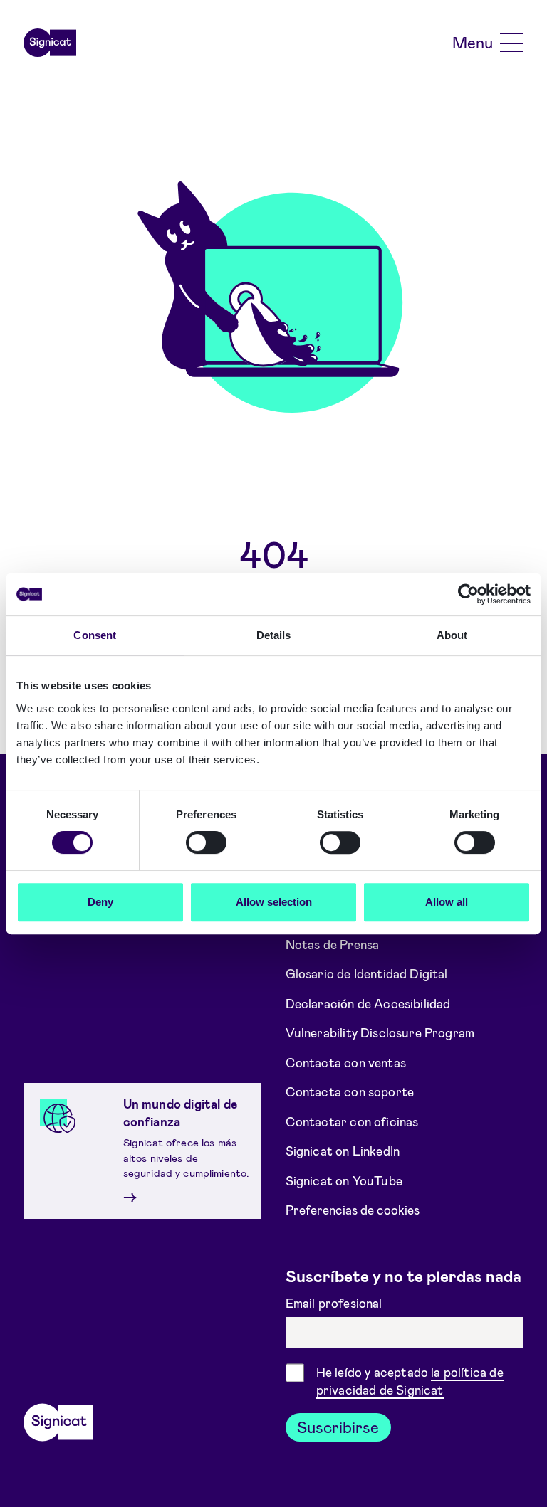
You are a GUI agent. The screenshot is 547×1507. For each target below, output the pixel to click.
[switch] (206, 842)
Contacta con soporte (350, 1091)
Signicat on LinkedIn (343, 1150)
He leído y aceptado (410, 1381)
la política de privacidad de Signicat (410, 1381)
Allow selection (274, 902)
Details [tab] (273, 635)
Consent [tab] (94, 635)
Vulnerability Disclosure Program (380, 1032)
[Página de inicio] (50, 42)
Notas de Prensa (333, 943)
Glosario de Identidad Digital (367, 973)
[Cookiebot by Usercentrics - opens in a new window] (468, 594)
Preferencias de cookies (353, 1209)
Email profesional (335, 1303)
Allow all (446, 902)
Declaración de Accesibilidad (368, 1002)
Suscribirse (338, 1426)
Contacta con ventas (346, 1061)
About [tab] (452, 635)
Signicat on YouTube (344, 1180)
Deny (100, 902)
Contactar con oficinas (352, 1121)
